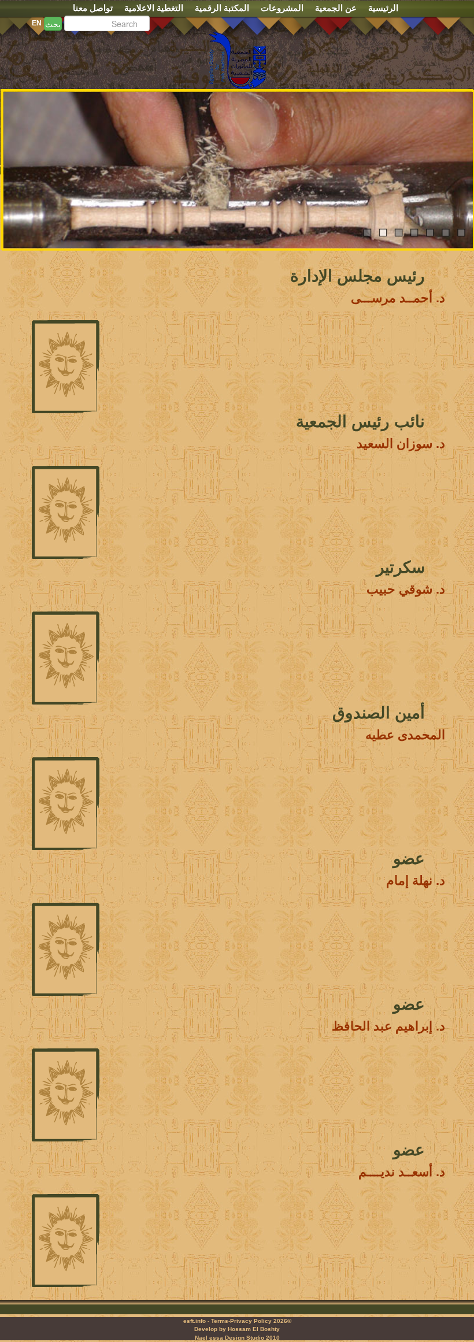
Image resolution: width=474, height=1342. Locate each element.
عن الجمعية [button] (336, 8)
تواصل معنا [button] (93, 8)
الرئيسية (383, 8)
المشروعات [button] (282, 8)
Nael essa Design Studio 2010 (237, 1337)
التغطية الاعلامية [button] (153, 8)
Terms (219, 1321)
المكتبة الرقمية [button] (222, 8)
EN (37, 23)
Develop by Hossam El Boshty (237, 1329)
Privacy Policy (251, 1321)
